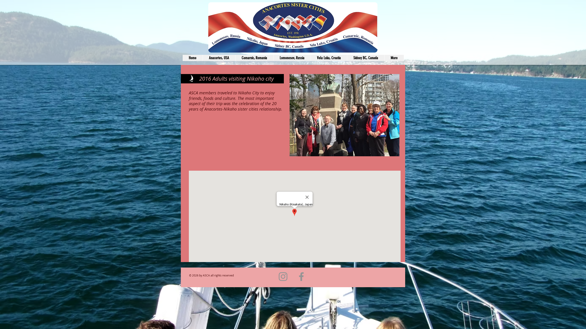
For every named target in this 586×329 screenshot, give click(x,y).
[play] (388, 152)
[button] (344, 115)
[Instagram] (283, 276)
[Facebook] (301, 276)
